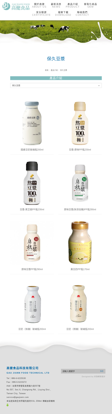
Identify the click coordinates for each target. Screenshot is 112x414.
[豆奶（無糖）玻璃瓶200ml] (32, 302)
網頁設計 (101, 377)
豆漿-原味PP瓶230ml (80, 149)
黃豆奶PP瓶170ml (80, 269)
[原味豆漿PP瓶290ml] (32, 242)
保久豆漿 (63, 70)
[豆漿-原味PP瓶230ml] (80, 123)
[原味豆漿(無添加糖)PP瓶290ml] (80, 183)
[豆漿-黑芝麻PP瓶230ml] (32, 183)
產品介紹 (54, 70)
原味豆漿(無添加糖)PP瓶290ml (80, 209)
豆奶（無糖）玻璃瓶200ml (32, 329)
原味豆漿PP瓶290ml (32, 269)
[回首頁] (16, 6)
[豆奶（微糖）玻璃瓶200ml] (80, 302)
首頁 (46, 70)
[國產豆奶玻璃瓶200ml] (32, 123)
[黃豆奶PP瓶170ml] (80, 243)
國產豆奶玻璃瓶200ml (32, 149)
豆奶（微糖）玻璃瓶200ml (80, 329)
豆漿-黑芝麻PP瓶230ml (32, 209)
